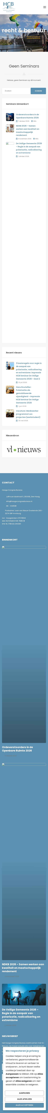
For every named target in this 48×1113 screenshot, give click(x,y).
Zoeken (38, 91)
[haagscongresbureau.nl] (8, 7)
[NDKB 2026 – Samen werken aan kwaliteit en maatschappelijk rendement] (10, 128)
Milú (34, 121)
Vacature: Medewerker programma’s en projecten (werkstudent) (28, 414)
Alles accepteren (24, 1105)
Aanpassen (24, 1093)
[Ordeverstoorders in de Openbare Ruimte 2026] (10, 117)
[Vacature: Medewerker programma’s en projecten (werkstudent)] (10, 413)
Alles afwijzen (24, 1099)
